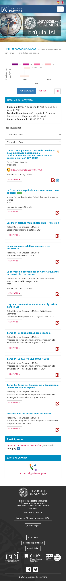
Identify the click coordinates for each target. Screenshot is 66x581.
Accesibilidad (33, 548)
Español (58, 2)
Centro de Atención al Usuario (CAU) (33, 517)
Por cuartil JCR (26, 90)
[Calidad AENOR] (53, 557)
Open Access (57, 151)
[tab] (33, 458)
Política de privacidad (33, 542)
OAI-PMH (57, 180)
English (62, 2)
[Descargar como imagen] (57, 91)
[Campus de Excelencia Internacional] (13, 557)
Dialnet (53, 180)
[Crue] (33, 557)
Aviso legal (33, 537)
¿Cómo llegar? (33, 525)
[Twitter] (35, 569)
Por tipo (43, 90)
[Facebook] (28, 569)
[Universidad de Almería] (33, 492)
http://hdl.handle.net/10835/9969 (26, 169)
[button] (33, 458)
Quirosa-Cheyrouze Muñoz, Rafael (24, 445)
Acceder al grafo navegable (33, 473)
